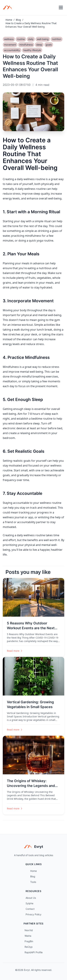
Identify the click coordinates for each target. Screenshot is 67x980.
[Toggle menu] (60, 7)
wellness (9, 39)
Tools (33, 881)
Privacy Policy (33, 914)
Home (8, 19)
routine (21, 39)
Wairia (28, 935)
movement (10, 44)
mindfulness (26, 44)
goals (49, 44)
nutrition (56, 39)
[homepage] (8, 7)
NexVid (29, 930)
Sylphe (29, 903)
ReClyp (29, 946)
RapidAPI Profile (34, 952)
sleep (39, 44)
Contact (30, 908)
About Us (31, 897)
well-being (43, 39)
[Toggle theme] (53, 7)
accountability (12, 50)
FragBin (29, 941)
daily (31, 39)
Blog (18, 19)
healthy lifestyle (32, 50)
